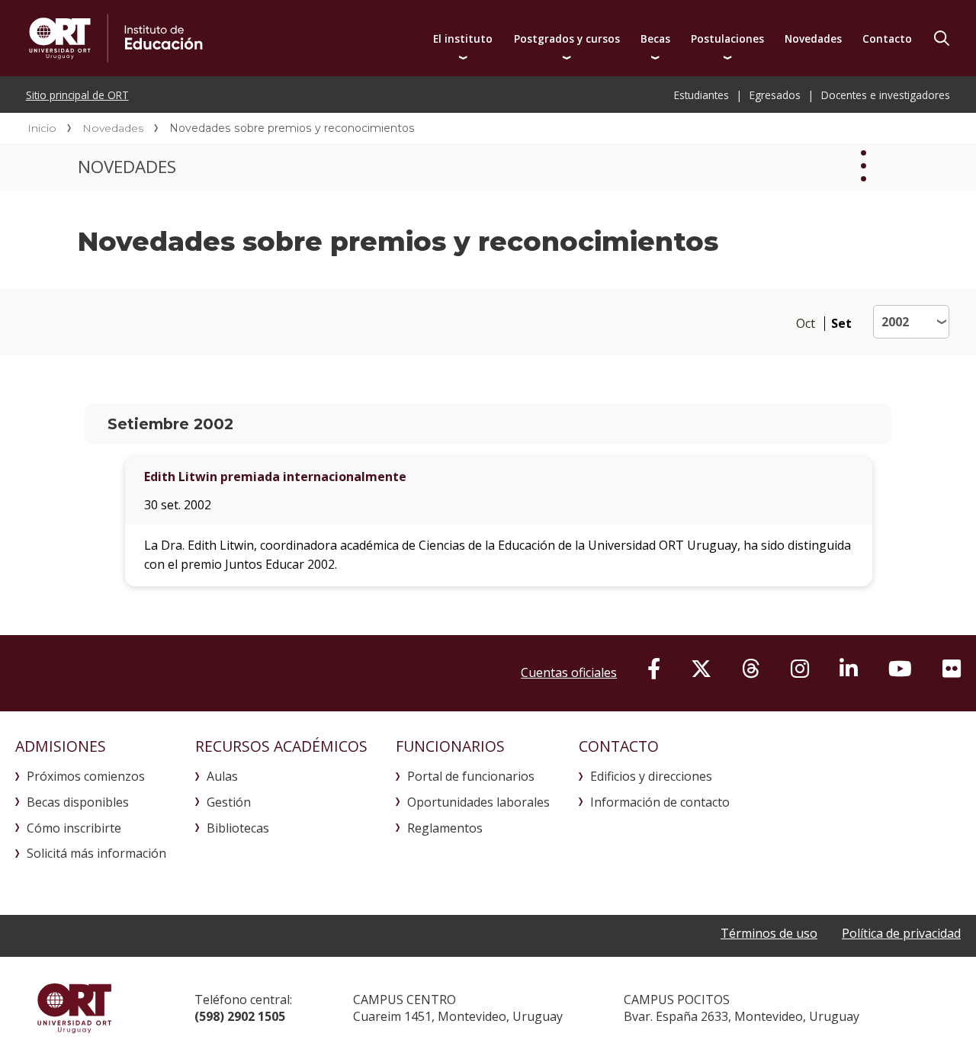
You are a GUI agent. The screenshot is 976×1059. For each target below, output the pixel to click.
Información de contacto (660, 802)
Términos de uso (769, 933)
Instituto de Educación (253, 38)
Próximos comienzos (86, 776)
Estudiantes (701, 95)
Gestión (229, 802)
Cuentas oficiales (569, 672)
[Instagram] (800, 668)
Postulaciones (727, 38)
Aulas (222, 776)
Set (841, 323)
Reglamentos (445, 828)
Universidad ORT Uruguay (74, 1008)
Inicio (41, 128)
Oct (805, 323)
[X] (701, 668)
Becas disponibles (78, 802)
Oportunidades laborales (478, 802)
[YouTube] (900, 668)
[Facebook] (653, 668)
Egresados (775, 95)
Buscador (942, 38)
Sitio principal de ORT (77, 95)
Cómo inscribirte (74, 828)
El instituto (463, 38)
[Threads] (751, 668)
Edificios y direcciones (651, 776)
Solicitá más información (96, 853)
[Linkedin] (849, 668)
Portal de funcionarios (471, 776)
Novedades (813, 38)
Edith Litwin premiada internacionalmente (275, 476)
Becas (655, 38)
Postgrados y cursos (567, 38)
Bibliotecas (238, 828)
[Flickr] (951, 668)
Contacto (887, 38)
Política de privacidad (901, 933)
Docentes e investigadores (885, 95)
